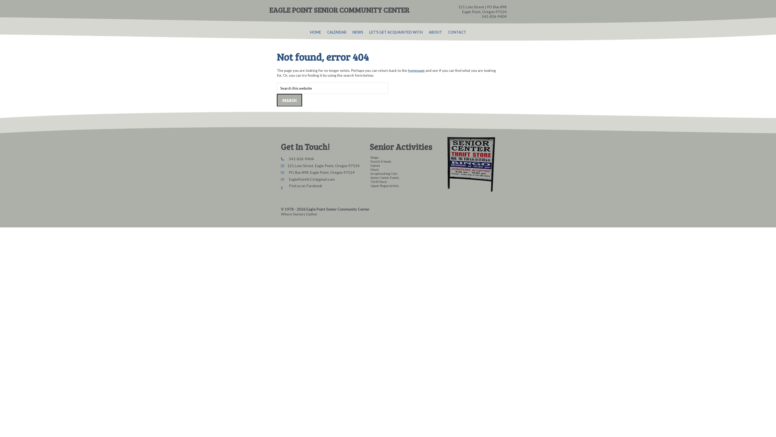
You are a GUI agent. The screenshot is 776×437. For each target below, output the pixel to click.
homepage (416, 70)
